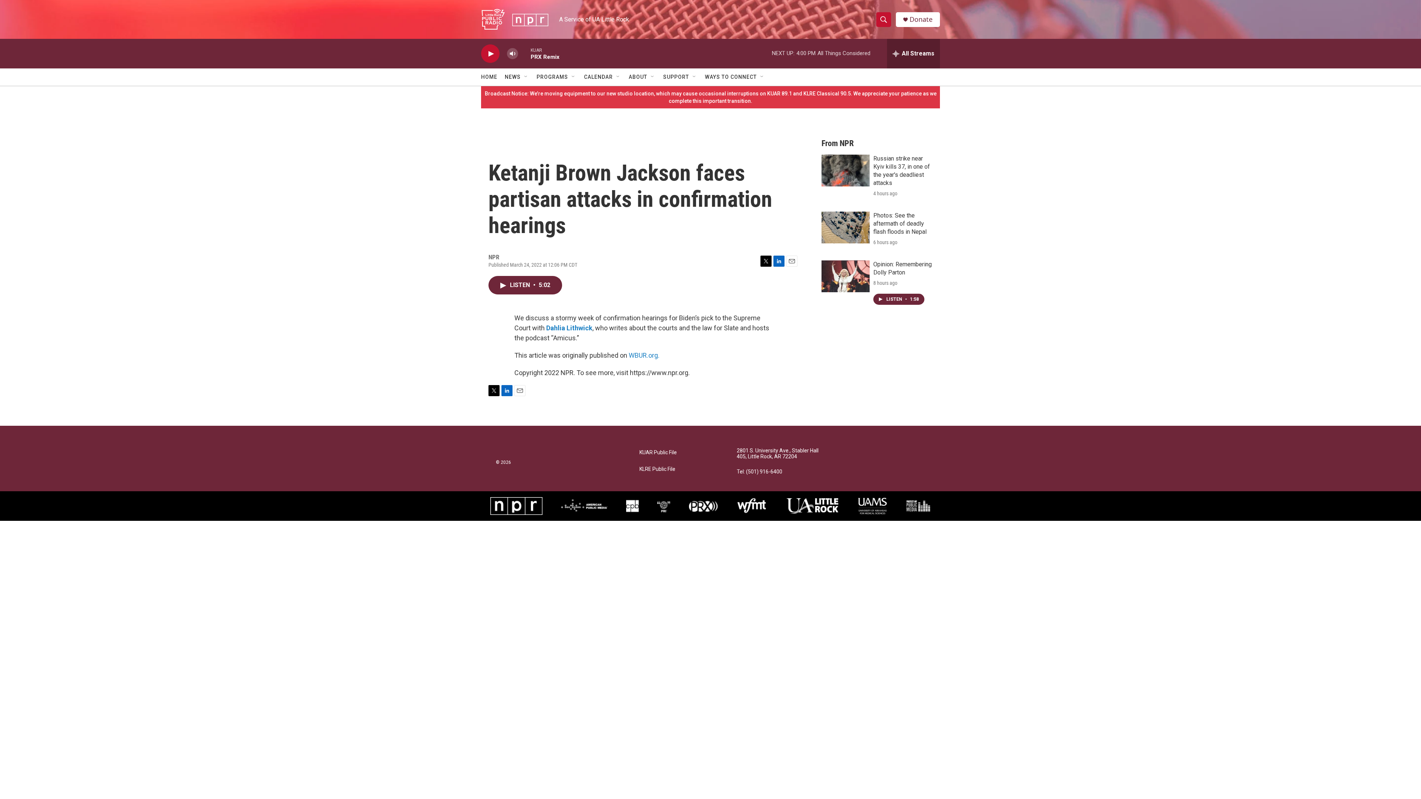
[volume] (512, 53)
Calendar (598, 77)
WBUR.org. (644, 355)
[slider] (524, 53)
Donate (921, 19)
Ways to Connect (731, 77)
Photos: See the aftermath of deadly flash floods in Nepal (900, 223)
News (513, 77)
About (638, 77)
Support (676, 77)
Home (489, 77)
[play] (490, 54)
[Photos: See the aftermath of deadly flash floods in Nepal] (846, 227)
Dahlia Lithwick (569, 328)
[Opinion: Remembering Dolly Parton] (846, 276)
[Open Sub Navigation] (526, 77)
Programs (552, 77)
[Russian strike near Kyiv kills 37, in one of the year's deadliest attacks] (846, 170)
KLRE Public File (657, 469)
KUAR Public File (658, 452)
